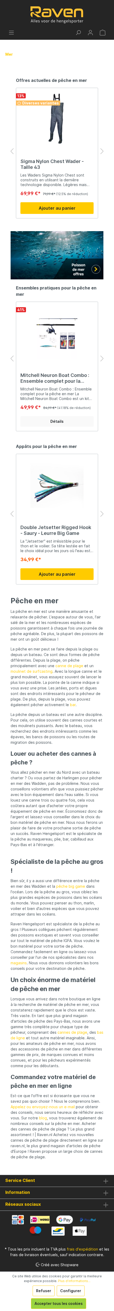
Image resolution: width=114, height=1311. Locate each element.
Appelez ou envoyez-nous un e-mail (43, 1107)
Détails (57, 421)
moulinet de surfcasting (31, 671)
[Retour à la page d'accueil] (57, 14)
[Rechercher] (78, 33)
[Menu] (11, 33)
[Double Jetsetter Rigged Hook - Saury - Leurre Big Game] (57, 484)
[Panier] (103, 33)
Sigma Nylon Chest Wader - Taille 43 (52, 164)
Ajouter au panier (57, 208)
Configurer (70, 1290)
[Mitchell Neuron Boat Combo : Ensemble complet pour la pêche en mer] (57, 332)
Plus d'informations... (74, 1281)
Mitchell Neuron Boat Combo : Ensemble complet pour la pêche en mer (54, 378)
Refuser (43, 1290)
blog (43, 1118)
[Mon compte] (90, 33)
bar (73, 704)
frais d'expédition (82, 1249)
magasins (19, 963)
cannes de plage (72, 1032)
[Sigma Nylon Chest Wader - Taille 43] (57, 118)
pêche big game (70, 886)
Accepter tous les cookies (58, 1303)
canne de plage (69, 665)
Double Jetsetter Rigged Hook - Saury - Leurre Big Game (55, 530)
